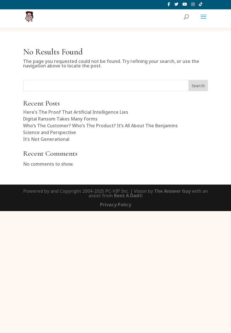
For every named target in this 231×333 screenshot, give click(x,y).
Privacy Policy (115, 204)
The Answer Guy (172, 191)
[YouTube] (185, 5)
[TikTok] (200, 5)
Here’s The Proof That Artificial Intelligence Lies (75, 112)
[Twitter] (176, 5)
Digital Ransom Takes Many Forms (60, 119)
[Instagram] (193, 5)
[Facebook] (169, 5)
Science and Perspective (49, 132)
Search (198, 85)
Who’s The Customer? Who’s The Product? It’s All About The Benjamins (100, 125)
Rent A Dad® (128, 195)
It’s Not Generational (46, 139)
